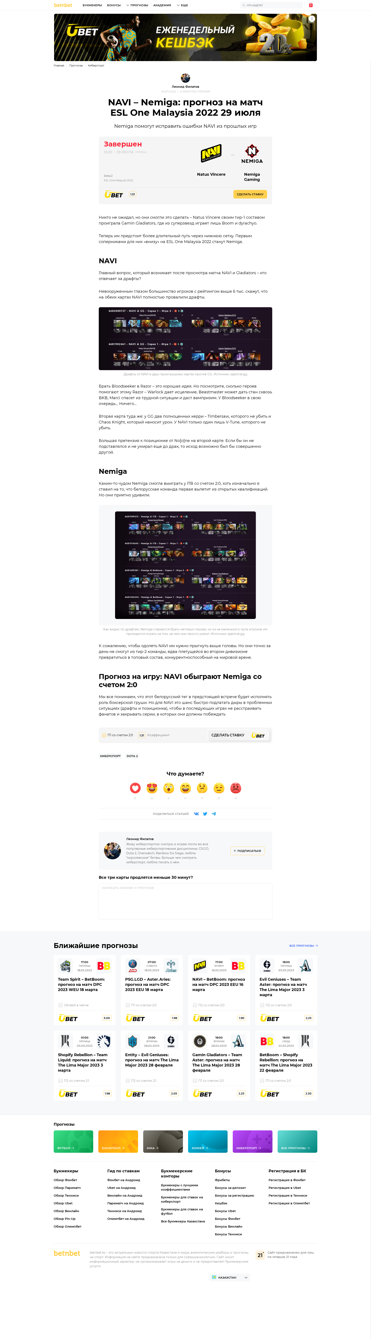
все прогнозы (301, 945)
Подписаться (249, 851)
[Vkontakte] (196, 814)
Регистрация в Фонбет (287, 1180)
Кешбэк (221, 1203)
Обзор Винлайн (66, 1211)
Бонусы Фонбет (227, 1219)
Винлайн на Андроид (124, 1195)
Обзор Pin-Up (65, 1219)
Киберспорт (96, 65)
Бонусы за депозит (230, 1188)
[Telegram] (213, 814)
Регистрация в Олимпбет (289, 1203)
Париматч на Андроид (125, 1203)
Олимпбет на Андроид (125, 1219)
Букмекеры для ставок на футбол (182, 1211)
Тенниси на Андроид (124, 1211)
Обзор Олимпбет (67, 1226)
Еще (184, 5)
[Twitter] (205, 814)
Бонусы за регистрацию (234, 1195)
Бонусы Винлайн (228, 1226)
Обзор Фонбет (65, 1180)
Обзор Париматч (67, 1188)
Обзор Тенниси (66, 1195)
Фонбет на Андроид (123, 1180)
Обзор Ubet (63, 1203)
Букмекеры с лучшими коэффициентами (179, 1187)
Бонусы (114, 5)
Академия (162, 5)
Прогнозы (139, 5)
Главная (59, 65)
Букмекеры (92, 5)
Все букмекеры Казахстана (183, 1221)
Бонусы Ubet (225, 1211)
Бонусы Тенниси (228, 1234)
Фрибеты (222, 1180)
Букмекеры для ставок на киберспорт (182, 1199)
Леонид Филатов (185, 87)
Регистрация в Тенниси (288, 1195)
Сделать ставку (250, 194)
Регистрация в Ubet (285, 1188)
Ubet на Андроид (121, 1188)
